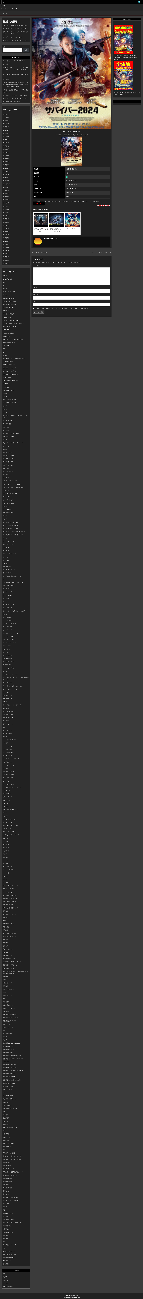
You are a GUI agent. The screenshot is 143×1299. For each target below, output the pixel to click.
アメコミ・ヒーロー (8, 459)
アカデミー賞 (7, 424)
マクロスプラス (7, 822)
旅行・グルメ (7, 1024)
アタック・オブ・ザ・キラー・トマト (14, 443)
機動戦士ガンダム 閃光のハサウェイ (13, 1056)
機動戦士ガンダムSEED (10, 1067)
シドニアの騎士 (7, 620)
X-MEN (5, 384)
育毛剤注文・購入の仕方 (10, 1175)
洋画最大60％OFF (8, 1096)
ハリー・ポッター (8, 746)
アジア (5, 440)
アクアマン (6, 427)
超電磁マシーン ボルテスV (10, 1197)
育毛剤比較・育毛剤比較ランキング (13, 1172)
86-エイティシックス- (9, 292)
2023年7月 (6, 231)
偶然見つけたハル (8, 905)
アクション (6, 430)
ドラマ (5, 736)
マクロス (5, 816)
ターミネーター (7, 64)
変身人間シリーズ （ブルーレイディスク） (15, 95)
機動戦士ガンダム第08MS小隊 (12, 1080)
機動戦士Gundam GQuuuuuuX (11, 1043)
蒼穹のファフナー (8, 1191)
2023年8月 (6, 228)
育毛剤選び (6, 1184)
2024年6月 (6, 196)
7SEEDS (5, 289)
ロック (5, 879)
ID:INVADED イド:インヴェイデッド (13, 323)
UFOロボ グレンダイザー (10, 371)
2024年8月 (6, 190)
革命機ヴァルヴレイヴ (9, 1245)
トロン (5, 727)
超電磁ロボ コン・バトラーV (11, 1200)
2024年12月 (6, 177)
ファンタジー (7, 781)
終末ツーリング (7, 1137)
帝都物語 (5, 976)
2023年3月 (6, 244)
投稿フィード (7, 1280)
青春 (4, 1242)
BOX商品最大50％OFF (9, 304)
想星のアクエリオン (8, 989)
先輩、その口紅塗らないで (10, 908)
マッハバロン (7, 828)
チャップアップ (7, 695)
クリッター (6, 547)
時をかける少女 (7, 1033)
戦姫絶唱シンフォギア (9, 1005)
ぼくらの (5, 412)
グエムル (5, 557)
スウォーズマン (7, 646)
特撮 (4, 1112)
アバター (5, 449)
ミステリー (6, 838)
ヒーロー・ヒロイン (8, 774)
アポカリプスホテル (8, 455)
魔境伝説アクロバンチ (9, 1254)
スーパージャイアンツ (9, 668)
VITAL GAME (7, 377)
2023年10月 (6, 222)
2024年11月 (6, 181)
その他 (5, 393)
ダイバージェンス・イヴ (10, 689)
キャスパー (6, 538)
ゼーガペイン (7, 671)
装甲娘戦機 (6, 1194)
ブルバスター (7, 794)
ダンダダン (6, 692)
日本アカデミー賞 (8, 1027)
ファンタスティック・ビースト (12, 787)
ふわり (5, 406)
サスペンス (6, 601)
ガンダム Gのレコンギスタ (10, 522)
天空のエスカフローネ (9, 933)
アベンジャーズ (7, 452)
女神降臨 (5, 943)
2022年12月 (6, 254)
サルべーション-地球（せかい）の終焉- (14, 611)
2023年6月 (6, 235)
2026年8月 (6, 114)
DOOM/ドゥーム (7, 311)
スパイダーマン (7, 665)
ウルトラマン (7, 490)
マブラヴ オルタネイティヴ (10, 835)
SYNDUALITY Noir (9, 365)
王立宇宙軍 (6, 1118)
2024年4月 (6, 203)
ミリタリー (6, 844)
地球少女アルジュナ (8, 924)
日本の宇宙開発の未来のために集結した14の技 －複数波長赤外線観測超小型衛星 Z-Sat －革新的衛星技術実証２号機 (15, 85)
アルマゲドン (7, 468)
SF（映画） (6, 355)
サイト (35, 301)
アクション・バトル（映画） (11, 433)
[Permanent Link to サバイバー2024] (71, 73)
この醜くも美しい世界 (9, 390)
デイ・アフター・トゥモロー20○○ (12, 705)
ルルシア (5, 876)
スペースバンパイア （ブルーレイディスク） (16, 40)
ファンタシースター (8, 778)
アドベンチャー (7, 446)
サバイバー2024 (71, 131)
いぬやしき (6, 387)
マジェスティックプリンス (10, 825)
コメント (36, 265)
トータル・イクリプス (9, 730)
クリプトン (6, 551)
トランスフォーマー (8, 724)
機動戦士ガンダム (8, 1052)
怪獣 (4, 979)
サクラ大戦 (6, 598)
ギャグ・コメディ (8, 544)
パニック (5, 768)
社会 (4, 1131)
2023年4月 (6, 241)
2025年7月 (6, 155)
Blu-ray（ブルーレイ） (9, 301)
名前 (35, 288)
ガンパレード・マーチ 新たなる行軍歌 (14, 531)
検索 (4, 47)
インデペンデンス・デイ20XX (11, 484)
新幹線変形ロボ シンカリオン (11, 1018)
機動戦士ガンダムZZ (9, 1077)
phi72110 (59, 135)
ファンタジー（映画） (9, 784)
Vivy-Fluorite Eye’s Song (10, 380)
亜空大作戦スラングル (9, 895)
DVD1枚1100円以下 (8, 314)
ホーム (5, 2)
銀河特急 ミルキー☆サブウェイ (12, 1223)
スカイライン (7, 649)
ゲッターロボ (7, 566)
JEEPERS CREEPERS (9, 327)
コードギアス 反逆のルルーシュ (12, 576)
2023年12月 (6, 215)
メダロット (6, 851)
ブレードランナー (8, 800)
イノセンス (6, 478)
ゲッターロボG (7, 573)
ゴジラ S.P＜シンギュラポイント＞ (13, 582)
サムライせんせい (8, 608)
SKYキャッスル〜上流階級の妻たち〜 (14, 358)
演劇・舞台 (6, 1102)
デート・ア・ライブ (8, 714)
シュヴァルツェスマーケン (10, 633)
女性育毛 (5, 939)
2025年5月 (6, 162)
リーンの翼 (6, 873)
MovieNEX (6, 336)
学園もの (5, 946)
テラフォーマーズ (8, 698)
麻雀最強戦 (6, 1264)
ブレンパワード (7, 797)
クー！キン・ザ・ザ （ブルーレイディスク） (16, 25)
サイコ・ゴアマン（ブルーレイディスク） (15, 28)
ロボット (5, 882)
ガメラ (5, 519)
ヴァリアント (7, 79)
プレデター (6, 803)
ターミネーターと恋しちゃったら (12, 686)
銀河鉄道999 (6, 1229)
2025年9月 (6, 149)
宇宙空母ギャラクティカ (10, 965)
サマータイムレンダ (8, 604)
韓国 (4, 1248)
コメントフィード (8, 1283)
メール (35, 294)
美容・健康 (6, 1140)
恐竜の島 (5, 986)
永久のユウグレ (7, 1089)
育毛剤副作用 (7, 1165)
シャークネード (7, 630)
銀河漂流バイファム (8, 1219)
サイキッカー (7, 589)
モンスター (6, 857)
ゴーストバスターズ (8, 585)
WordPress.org (8, 1286)
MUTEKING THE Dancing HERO (13, 339)
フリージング (7, 790)
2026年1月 (6, 136)
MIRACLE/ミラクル (9, 333)
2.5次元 (5, 276)
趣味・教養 (6, 1204)
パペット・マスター (8, 771)
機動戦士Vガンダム (8, 1046)
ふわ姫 (5, 409)
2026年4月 (6, 127)
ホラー (5, 813)
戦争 (4, 999)
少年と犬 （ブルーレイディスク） (12, 37)
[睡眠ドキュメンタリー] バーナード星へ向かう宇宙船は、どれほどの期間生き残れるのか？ (15, 69)
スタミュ (5, 652)
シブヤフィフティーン (9, 623)
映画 (4, 1030)
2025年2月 (6, 171)
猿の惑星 (5, 1115)
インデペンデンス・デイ (10, 481)
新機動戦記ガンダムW (9, 1021)
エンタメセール (7, 509)
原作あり (5, 917)
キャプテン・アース (8, 541)
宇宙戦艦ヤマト (7, 955)
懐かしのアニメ (7, 995)
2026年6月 (6, 120)
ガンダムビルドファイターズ (11, 528)
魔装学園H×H (7, 1261)
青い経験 (5, 1238)
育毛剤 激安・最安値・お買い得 (12, 1156)
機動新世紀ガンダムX (9, 1083)
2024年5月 (6, 200)
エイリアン (6, 506)
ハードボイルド (7, 749)
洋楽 (4, 1093)
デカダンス (6, 708)
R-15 (4, 349)
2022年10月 (6, 260)
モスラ (5, 854)
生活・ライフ (7, 1121)
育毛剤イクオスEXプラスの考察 (12, 1159)
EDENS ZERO (7, 317)
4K (4, 285)
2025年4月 (6, 165)
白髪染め (5, 1124)
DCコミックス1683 (8, 307)
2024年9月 (6, 187)
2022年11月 (6, 257)
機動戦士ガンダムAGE (9, 1064)
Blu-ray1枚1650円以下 (9, 298)
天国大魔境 (6, 927)
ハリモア (5, 743)
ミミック (5, 841)
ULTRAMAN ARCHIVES (10, 374)
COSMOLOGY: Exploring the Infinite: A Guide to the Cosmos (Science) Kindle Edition (125, 57)
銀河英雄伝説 (7, 1226)
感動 (4, 992)
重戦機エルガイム (8, 1213)
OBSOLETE (6, 346)
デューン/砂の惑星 (8, 711)
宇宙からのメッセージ (9, 949)
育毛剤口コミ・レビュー (10, 1169)
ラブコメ (5, 863)
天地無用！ (6, 930)
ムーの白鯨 (6, 847)
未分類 (5, 1040)
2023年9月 (6, 225)
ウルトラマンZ (7, 497)
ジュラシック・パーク (9, 643)
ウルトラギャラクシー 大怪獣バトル (13, 487)
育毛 (4, 1150)
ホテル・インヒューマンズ (10, 809)
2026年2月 (6, 133)
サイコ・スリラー (8, 592)
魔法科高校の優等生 (8, 1257)
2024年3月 (6, 206)
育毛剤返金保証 (7, 1181)
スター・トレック (8, 658)
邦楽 (4, 1210)
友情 (4, 920)
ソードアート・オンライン (10, 674)
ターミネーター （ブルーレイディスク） (14, 61)
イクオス (5, 474)
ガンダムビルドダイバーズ (10, 525)
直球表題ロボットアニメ (10, 1127)
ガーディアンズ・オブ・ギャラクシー (14, 535)
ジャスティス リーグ (9, 639)
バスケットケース (8, 752)
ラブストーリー (7, 866)
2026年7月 (6, 117)
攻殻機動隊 (6, 1011)
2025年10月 (6, 146)
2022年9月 (6, 263)
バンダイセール (7, 762)
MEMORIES (6, 330)
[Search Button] (139, 2)
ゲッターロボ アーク (9, 570)
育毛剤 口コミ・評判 (9, 1153)
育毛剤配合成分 (7, 1188)
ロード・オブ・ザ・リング (10, 885)
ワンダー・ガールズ (8, 889)
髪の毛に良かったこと (9, 1251)
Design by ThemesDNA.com (71, 1297)
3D (4, 282)
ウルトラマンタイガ (8, 503)
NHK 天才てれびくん (9, 342)
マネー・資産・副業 (8, 832)
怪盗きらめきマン (8, 983)
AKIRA (5, 295)
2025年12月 (6, 139)
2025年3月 (6, 168)
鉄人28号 (5, 1216)
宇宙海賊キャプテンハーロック (12, 962)
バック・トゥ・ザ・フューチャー (12, 759)
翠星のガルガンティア (9, 1143)
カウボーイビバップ (8, 512)
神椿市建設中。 (7, 1134)
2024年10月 (6, 184)
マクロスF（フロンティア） (11, 819)
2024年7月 (6, 193)
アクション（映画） (8, 436)
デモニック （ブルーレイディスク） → (100, 252)
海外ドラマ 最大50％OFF (10, 1099)
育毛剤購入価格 (7, 1178)
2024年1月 (6, 212)
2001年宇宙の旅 (7, 279)
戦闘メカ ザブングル (9, 1008)
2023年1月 (6, 250)
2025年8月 (6, 152)
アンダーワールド (8, 471)
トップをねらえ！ (8, 717)
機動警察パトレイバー (9, 1086)
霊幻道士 (5, 1235)
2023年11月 (6, 219)
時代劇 (5, 1037)
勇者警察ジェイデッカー (10, 914)
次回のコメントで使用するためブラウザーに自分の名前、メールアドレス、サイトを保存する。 (62, 308)
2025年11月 (6, 143)
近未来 (5, 1207)
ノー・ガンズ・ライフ (9, 740)
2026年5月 (6, 124)
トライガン (6, 721)
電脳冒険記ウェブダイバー (10, 1232)
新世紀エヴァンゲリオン (10, 1014)
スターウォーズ (7, 655)
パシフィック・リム (8, 765)
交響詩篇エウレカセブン (10, 898)
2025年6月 (6, 158)
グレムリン (6, 563)
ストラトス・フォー (8, 662)
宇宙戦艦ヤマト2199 (9, 959)
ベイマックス (7, 806)
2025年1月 (6, 174)
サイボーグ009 (7, 595)
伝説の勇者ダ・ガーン (9, 901)
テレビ (5, 702)
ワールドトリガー (8, 892)
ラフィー (5, 860)
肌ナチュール (7, 1146)
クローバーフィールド (9, 554)
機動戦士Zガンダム (8, 1049)
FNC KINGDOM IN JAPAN (11, 320)
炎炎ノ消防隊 (7, 1105)
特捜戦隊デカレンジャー (10, 1108)
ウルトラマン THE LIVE (10, 493)
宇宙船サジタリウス (8, 968)
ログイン (5, 1277)
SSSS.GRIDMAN (8, 361)
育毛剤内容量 (7, 1162)
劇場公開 (5, 911)
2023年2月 (6, 247)
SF (4, 352)
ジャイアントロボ (8, 636)
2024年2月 (6, 209)
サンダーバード (7, 614)
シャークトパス (7, 627)
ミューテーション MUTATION (11, 101)
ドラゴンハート (7, 733)
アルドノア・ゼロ (8, 465)
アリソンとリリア (8, 462)
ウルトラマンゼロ (8, 500)
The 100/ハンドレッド (9, 368)
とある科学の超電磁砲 (9, 400)
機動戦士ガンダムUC (9, 1073)
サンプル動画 (7, 617)
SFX (3, 5)
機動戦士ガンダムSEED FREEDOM (13, 1070)
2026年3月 (6, 130)
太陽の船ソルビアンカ (9, 936)
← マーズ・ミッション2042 (39, 252)
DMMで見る (39, 203)
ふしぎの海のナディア (9, 403)
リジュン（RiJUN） (9, 870)
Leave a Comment (79, 135)
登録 (4, 1274)
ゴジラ (5, 579)
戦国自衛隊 (6, 1002)
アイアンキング (7, 420)
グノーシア (6, 560)
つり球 (5, 396)
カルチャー (6, 516)
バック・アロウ (7, 756)
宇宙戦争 (5, 952)
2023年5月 (6, 238)
